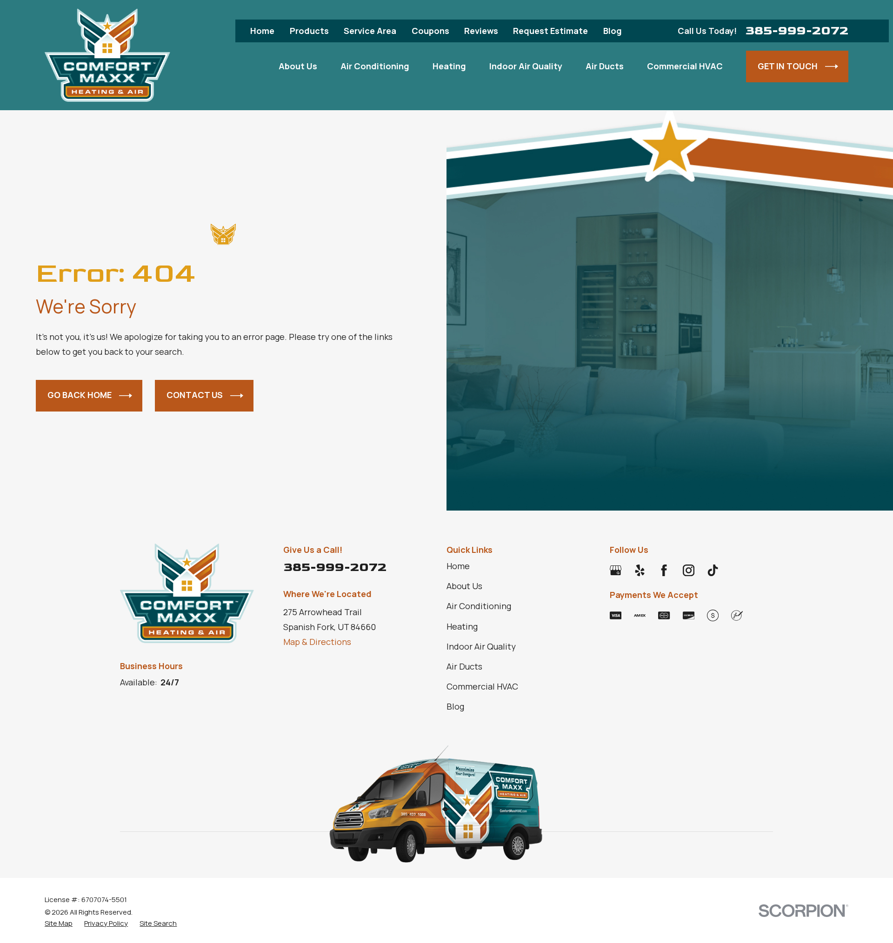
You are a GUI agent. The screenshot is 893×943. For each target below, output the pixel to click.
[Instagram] (688, 570)
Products (309, 30)
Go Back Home (79, 394)
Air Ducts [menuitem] (605, 66)
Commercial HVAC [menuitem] (685, 66)
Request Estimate (550, 30)
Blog (612, 30)
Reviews (481, 30)
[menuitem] (59, 923)
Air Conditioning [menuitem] (374, 66)
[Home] (107, 55)
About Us (464, 585)
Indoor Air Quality (481, 646)
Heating (462, 626)
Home (262, 30)
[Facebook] (664, 570)
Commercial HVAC (482, 686)
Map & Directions (317, 641)
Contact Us (195, 394)
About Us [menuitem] (298, 66)
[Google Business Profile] (615, 570)
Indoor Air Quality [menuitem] (525, 66)
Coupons (430, 30)
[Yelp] (640, 570)
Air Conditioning (478, 605)
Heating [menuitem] (449, 66)
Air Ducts (464, 666)
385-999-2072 (796, 31)
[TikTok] (713, 570)
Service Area (370, 30)
